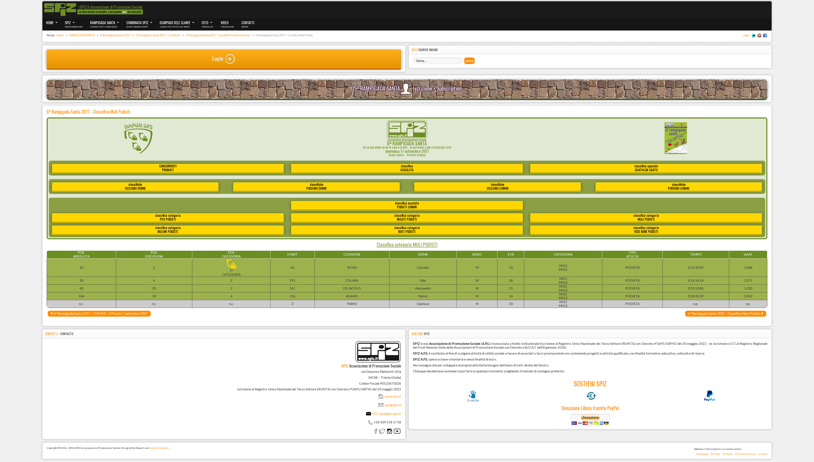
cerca (469, 60)
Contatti (762, 453)
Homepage (702, 453)
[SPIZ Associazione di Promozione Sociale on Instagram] (389, 431)
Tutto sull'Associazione (74, 26)
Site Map (715, 453)
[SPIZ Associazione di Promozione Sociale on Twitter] (382, 431)
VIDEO (225, 22)
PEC (386, 414)
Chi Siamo (727, 453)
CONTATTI (247, 22)
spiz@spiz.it (393, 405)
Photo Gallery (207, 26)
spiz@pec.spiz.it (390, 414)
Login (746, 35)
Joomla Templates (159, 448)
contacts (244, 26)
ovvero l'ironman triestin (137, 26)
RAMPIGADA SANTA (102, 22)
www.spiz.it (392, 396)
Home (50, 22)
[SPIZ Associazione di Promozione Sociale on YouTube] (397, 431)
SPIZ (68, 22)
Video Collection (227, 26)
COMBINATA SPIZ (137, 22)
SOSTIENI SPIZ (590, 383)
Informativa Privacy (745, 453)
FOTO (205, 22)
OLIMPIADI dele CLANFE (175, 22)
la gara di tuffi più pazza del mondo (174, 26)
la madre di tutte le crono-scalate (103, 26)
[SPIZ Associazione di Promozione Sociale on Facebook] (376, 431)
